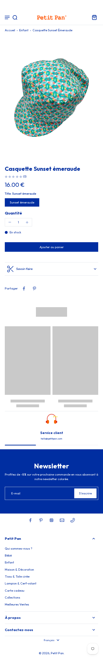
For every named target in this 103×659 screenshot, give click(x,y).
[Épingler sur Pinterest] (34, 288)
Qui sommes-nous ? (18, 548)
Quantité (13, 213)
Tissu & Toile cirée (17, 576)
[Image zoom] (51, 97)
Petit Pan (57, 653)
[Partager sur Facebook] (24, 288)
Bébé (8, 555)
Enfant (24, 30)
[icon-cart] (93, 17)
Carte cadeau (14, 590)
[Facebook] (30, 520)
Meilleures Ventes (17, 604)
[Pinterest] (41, 520)
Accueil (10, 30)
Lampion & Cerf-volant (20, 583)
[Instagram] (51, 520)
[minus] (10, 222)
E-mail (15, 493)
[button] (51, 247)
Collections (12, 597)
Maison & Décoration (19, 569)
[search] (15, 17)
